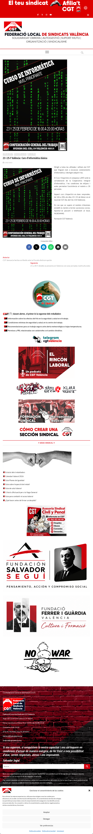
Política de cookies (35, 831)
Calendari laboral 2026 (14, 476)
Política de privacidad (49, 831)
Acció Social (8, 154)
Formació (31, 154)
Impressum (60, 831)
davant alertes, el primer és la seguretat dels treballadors (37, 313)
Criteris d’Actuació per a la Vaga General (21, 492)
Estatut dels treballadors (15, 472)
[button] (89, 790)
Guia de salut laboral (13, 488)
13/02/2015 (8, 162)
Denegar (46, 819)
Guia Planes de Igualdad (14, 480)
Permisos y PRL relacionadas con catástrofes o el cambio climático (35, 330)
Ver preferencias (46, 825)
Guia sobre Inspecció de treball (17, 484)
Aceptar (46, 812)
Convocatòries (20, 154)
